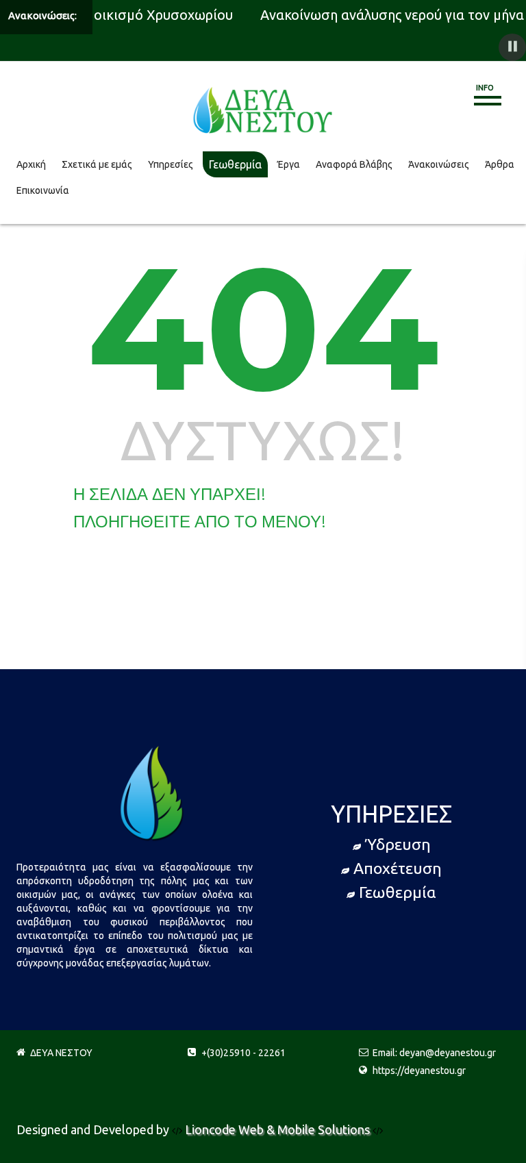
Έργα (288, 164)
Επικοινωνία (42, 190)
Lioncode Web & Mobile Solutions (279, 1129)
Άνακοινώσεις (438, 164)
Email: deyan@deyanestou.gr (434, 1052)
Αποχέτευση (397, 868)
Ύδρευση (398, 844)
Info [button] (485, 88)
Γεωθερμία (235, 164)
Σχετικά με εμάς (97, 164)
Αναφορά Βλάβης (354, 164)
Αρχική (31, 164)
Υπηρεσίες (170, 164)
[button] (512, 47)
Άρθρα (499, 164)
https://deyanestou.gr (419, 1070)
